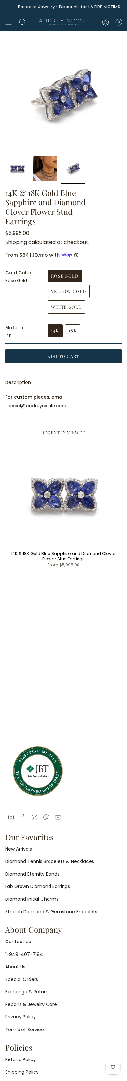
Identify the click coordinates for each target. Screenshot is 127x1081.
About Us (15, 966)
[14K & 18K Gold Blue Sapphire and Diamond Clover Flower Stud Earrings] (63, 494)
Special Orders (21, 979)
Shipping (16, 242)
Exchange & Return (27, 991)
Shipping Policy (22, 1072)
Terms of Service (24, 1029)
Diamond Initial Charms (32, 899)
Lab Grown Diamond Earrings (37, 886)
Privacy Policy (20, 1017)
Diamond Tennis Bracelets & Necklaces (49, 861)
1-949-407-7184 (24, 954)
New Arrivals (18, 849)
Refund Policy (20, 1059)
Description (18, 382)
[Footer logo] (37, 771)
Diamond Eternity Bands (32, 874)
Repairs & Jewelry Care (31, 1004)
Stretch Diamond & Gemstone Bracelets (51, 911)
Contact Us (18, 941)
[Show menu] (8, 22)
